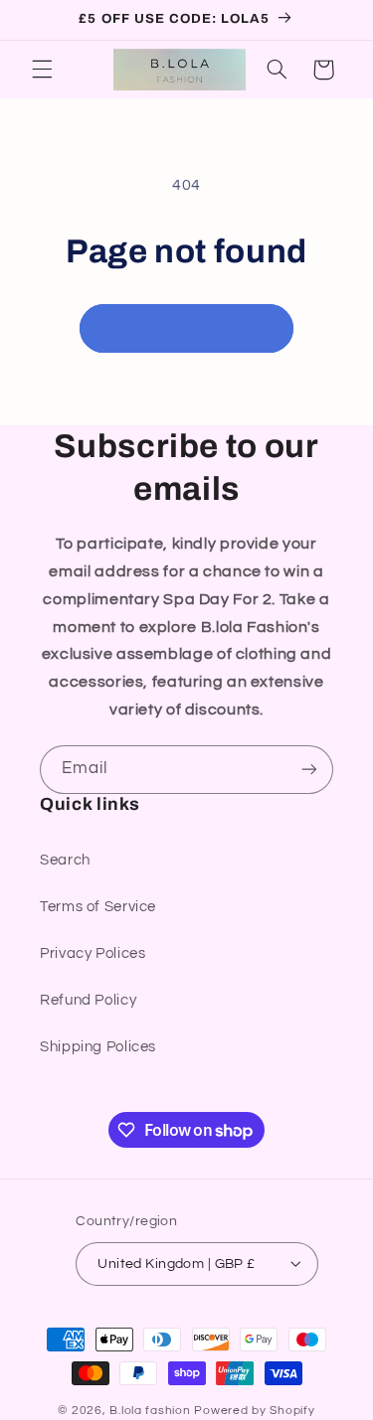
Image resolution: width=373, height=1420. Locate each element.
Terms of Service (98, 906)
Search (65, 860)
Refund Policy (88, 1000)
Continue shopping (186, 328)
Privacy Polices (92, 953)
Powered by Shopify (254, 1410)
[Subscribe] (309, 769)
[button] (42, 69)
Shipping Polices (98, 1046)
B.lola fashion (151, 1410)
